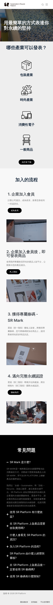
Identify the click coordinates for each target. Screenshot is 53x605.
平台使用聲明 (45, 602)
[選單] (47, 4)
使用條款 (34, 602)
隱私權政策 (24, 602)
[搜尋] (43, 5)
